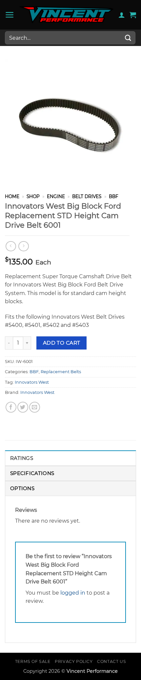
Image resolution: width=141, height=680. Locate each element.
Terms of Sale (32, 661)
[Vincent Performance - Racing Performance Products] (66, 14)
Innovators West (32, 382)
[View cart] (133, 15)
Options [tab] (22, 488)
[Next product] (11, 246)
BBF (113, 196)
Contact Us (111, 661)
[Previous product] (23, 246)
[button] (9, 15)
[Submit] (128, 37)
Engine (56, 196)
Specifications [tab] (32, 473)
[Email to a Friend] (34, 407)
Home (12, 196)
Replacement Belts (61, 371)
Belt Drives (86, 196)
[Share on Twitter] (22, 407)
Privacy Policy (74, 661)
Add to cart (61, 343)
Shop (33, 196)
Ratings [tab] (21, 458)
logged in (72, 593)
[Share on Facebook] (11, 407)
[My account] (121, 15)
